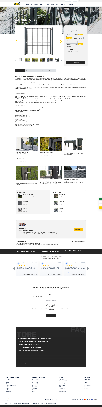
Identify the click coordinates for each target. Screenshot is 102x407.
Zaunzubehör (35, 386)
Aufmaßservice (62, 388)
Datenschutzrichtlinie (62, 304)
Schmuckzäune (9, 382)
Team (85, 382)
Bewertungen (87, 386)
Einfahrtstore (8, 391)
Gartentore (8, 388)
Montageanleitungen (63, 383)
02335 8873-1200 (87, 0)
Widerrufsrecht (28, 403)
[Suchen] (84, 4)
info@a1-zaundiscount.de (95, 0)
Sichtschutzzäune (9, 383)
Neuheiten (34, 391)
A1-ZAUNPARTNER (63, 380)
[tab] (20, 70)
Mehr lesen (19, 272)
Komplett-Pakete (9, 392)
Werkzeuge (34, 388)
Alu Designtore (9, 386)
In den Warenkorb (76, 62)
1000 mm (69, 34)
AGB (10, 403)
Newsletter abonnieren (51, 315)
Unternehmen (87, 379)
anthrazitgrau (69, 38)
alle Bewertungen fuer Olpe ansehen (54, 274)
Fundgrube (34, 389)
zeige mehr (25, 197)
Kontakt (86, 388)
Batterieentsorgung (21, 403)
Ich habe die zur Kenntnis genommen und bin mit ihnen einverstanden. (51, 309)
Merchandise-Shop (88, 385)
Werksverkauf (62, 385)
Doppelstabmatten (9, 380)
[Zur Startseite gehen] (17, 4)
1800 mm (80, 34)
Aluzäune (8, 379)
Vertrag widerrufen (36, 403)
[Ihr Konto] (81, 4)
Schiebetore (8, 389)
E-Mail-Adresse (51, 298)
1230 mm (80, 42)
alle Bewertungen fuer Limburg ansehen (30, 274)
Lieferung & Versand (43, 403)
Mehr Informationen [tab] (41, 70)
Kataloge (61, 382)
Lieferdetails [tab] (30, 70)
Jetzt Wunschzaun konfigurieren (78, 241)
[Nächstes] (61, 41)
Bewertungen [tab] (52, 70)
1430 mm (69, 44)
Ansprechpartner (78, 229)
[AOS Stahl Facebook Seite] (95, 403)
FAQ (60, 386)
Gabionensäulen (35, 382)
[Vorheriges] (16, 41)
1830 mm (80, 44)
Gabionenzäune (35, 379)
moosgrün (75, 38)
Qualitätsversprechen (63, 391)
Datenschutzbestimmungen (45, 308)
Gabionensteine (35, 383)
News (60, 389)
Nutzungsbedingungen (50, 305)
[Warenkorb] (86, 4)
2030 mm (69, 46)
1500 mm (75, 34)
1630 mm (75, 44)
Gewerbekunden (62, 379)
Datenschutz (15, 403)
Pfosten (33, 385)
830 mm (69, 42)
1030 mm (75, 42)
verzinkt (80, 38)
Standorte (86, 380)
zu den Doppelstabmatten (21, 161)
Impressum (7, 403)
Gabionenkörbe (35, 380)
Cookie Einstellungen (52, 403)
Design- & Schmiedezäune (11, 385)
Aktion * (51, 294)
